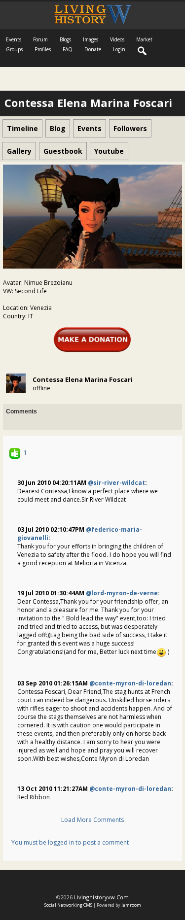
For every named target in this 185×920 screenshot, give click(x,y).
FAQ (68, 49)
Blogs (65, 39)
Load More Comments (92, 820)
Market (144, 39)
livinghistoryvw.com (101, 897)
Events (13, 39)
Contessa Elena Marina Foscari (83, 379)
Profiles (43, 49)
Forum (40, 39)
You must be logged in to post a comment (70, 842)
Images (90, 39)
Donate (92, 49)
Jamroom (131, 905)
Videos (117, 39)
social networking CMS (68, 905)
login (119, 49)
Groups (14, 49)
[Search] (142, 51)
